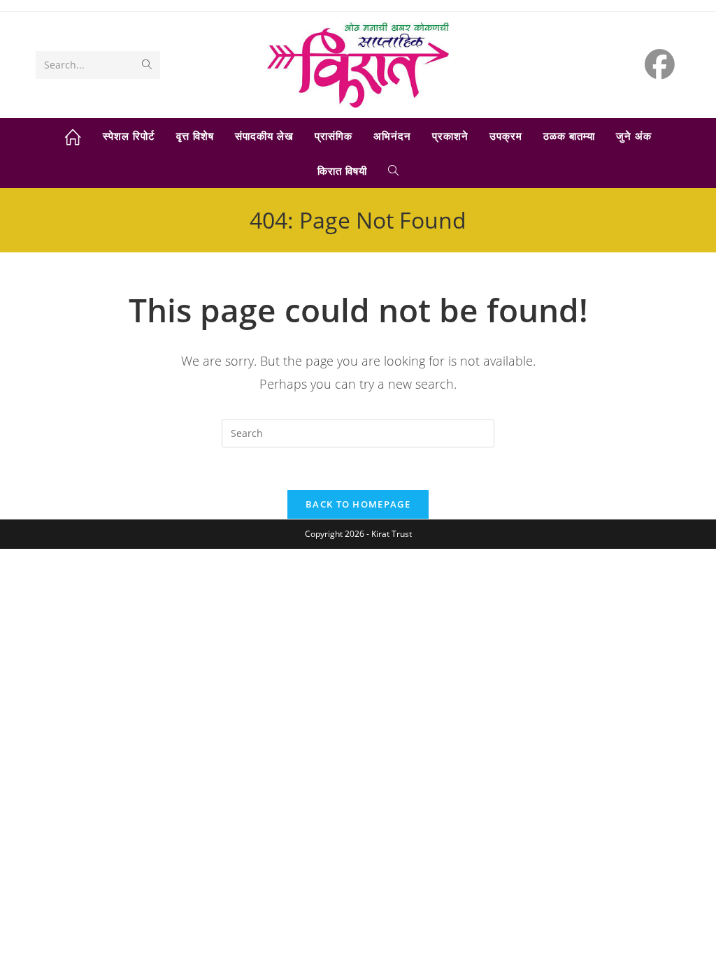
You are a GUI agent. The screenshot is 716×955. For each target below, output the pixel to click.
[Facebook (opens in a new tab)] (659, 64)
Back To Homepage (358, 504)
